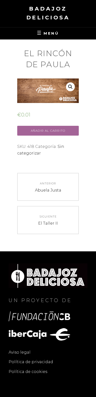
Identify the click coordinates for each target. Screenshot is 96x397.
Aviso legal (20, 352)
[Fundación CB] (39, 316)
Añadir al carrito (48, 130)
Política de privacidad (31, 361)
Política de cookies (28, 371)
